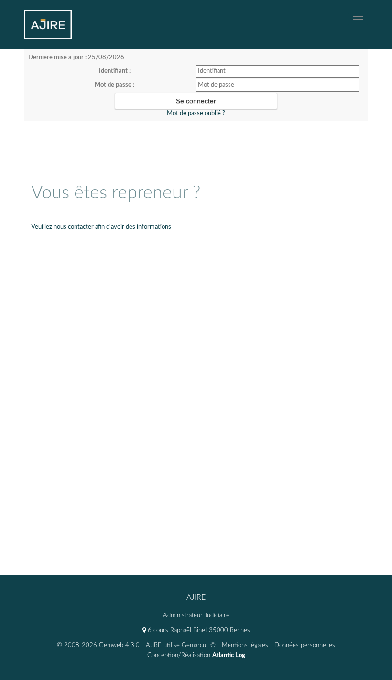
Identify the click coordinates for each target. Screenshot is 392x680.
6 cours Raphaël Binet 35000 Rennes (198, 630)
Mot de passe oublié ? (196, 113)
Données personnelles (304, 645)
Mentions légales (245, 645)
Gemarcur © (199, 645)
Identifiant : (115, 71)
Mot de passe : (114, 85)
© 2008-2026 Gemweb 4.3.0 (98, 645)
